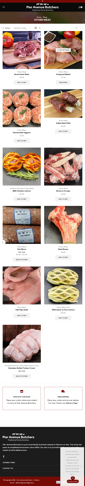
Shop (45, 17)
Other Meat (21, 72)
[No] (81, 466)
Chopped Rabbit (63, 74)
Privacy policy (73, 481)
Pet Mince (21, 249)
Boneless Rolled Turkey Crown (22, 368)
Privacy (36, 480)
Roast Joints (34, 366)
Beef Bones (63, 249)
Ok (73, 478)
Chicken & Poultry (17, 188)
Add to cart (21, 82)
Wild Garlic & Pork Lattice (63, 310)
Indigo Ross (30, 483)
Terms (12, 483)
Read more (63, 82)
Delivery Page (72, 403)
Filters (7, 28)
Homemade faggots (22, 132)
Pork (68, 307)
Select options (21, 259)
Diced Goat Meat (21, 74)
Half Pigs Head (21, 310)
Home (39, 17)
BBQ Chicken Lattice (22, 191)
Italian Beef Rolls (63, 123)
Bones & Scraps (63, 191)
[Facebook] (42, 1)
